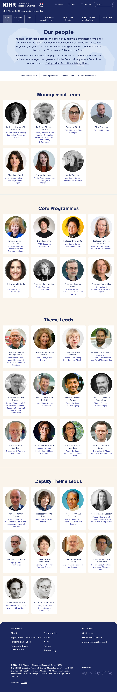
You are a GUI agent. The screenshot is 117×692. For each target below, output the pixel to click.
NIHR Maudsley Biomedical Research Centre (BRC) (19, 5)
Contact (87, 4)
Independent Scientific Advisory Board (67, 63)
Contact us (87, 633)
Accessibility (50, 650)
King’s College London (35, 674)
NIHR (70, 668)
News (60, 4)
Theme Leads (68, 76)
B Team (24, 682)
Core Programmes (50, 76)
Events (73, 4)
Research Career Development (88, 18)
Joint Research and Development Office (58, 42)
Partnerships (106, 17)
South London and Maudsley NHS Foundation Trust (46, 671)
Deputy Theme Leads (87, 76)
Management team (29, 76)
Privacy (47, 646)
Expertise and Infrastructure (47, 18)
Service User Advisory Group (36, 55)
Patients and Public (68, 18)
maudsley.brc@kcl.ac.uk (94, 642)
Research (18, 17)
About (7, 17)
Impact (30, 17)
